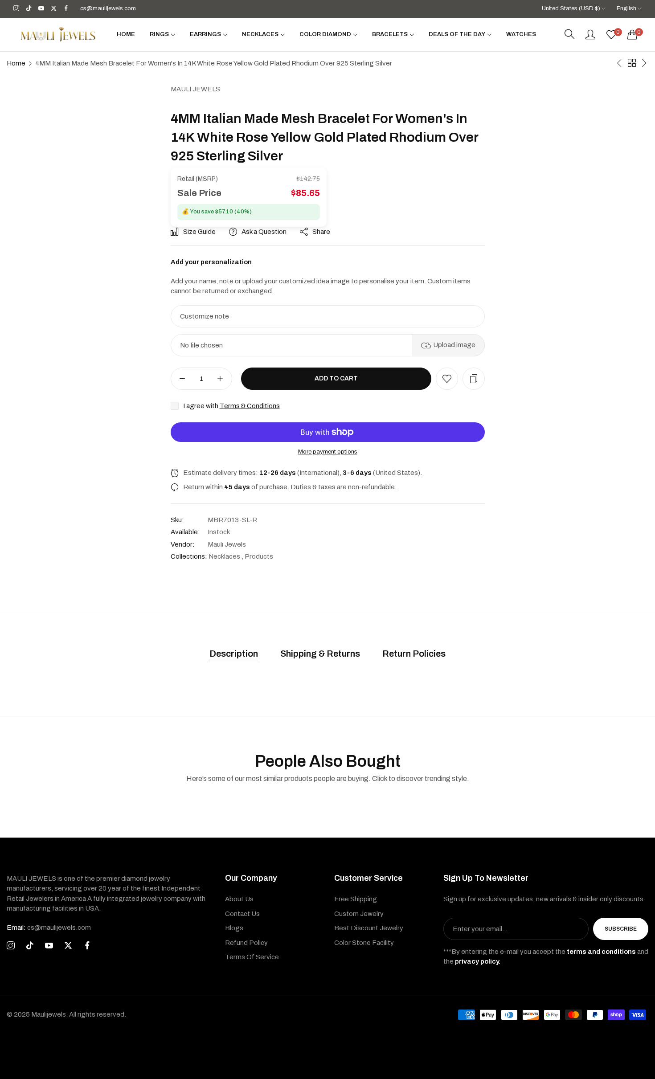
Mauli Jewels (195, 89)
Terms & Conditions (250, 405)
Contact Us (242, 913)
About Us (239, 899)
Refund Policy (246, 942)
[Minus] (182, 378)
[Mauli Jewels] (57, 34)
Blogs (234, 928)
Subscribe (621, 929)
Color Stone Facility (364, 942)
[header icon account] (590, 34)
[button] (447, 379)
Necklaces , (226, 556)
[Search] (569, 34)
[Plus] (220, 378)
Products (259, 556)
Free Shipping (355, 899)
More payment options (327, 452)
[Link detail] (16, 8)
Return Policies (414, 653)
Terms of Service (252, 956)
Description (233, 653)
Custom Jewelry (359, 913)
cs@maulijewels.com (49, 927)
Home (16, 63)
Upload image (454, 344)
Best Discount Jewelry (368, 928)
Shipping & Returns (320, 653)
